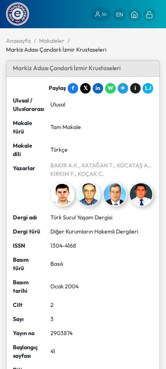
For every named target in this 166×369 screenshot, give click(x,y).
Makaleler (51, 40)
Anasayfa (18, 40)
